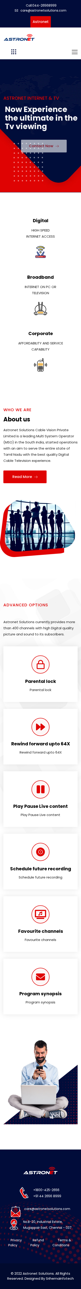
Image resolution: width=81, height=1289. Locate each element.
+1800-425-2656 (46, 1190)
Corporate (40, 333)
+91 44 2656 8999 (47, 1196)
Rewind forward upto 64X (40, 744)
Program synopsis (40, 993)
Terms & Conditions (61, 1242)
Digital (40, 220)
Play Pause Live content (40, 806)
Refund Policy (37, 1242)
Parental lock (40, 681)
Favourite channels (40, 931)
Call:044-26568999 (41, 5)
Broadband (40, 277)
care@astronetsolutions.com (43, 10)
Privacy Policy (15, 1242)
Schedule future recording (40, 869)
